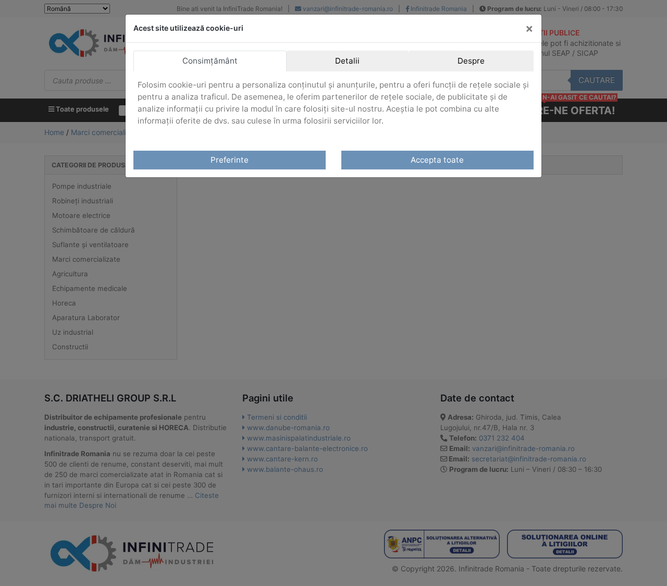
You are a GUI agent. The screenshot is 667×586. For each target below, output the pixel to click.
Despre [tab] (471, 61)
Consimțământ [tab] (210, 61)
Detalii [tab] (347, 61)
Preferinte (230, 160)
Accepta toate (437, 160)
